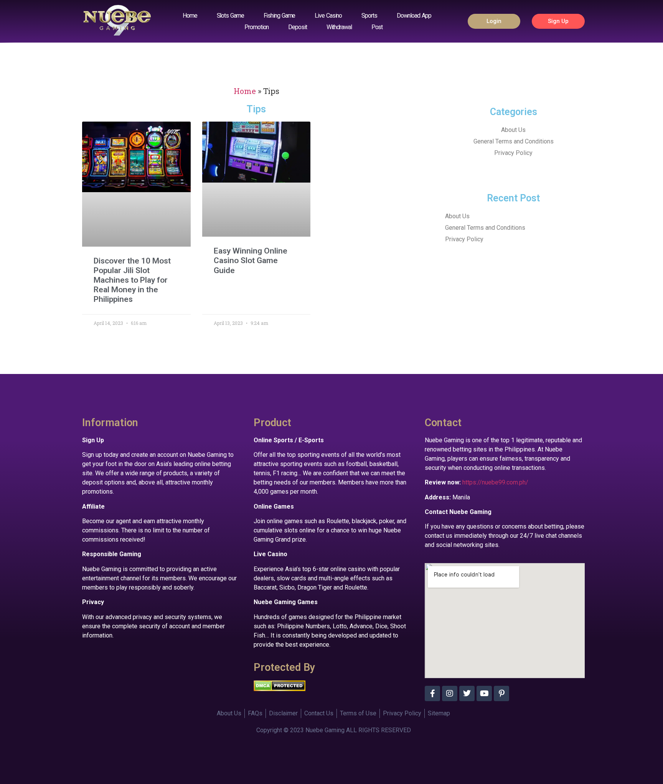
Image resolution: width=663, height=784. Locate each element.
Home (190, 15)
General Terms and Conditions (513, 141)
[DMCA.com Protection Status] (279, 689)
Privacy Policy (513, 152)
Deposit (297, 27)
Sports (369, 15)
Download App (414, 15)
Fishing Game (279, 15)
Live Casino (328, 15)
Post (377, 27)
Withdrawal (339, 27)
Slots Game (230, 15)
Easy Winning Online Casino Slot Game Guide (250, 260)
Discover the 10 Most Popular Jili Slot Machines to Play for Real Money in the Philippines (132, 280)
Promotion (256, 27)
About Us (513, 129)
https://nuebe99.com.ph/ (495, 482)
